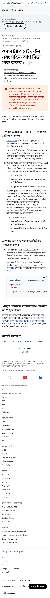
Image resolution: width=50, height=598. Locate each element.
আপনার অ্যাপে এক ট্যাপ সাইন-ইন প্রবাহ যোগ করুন (22, 341)
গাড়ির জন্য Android (8, 461)
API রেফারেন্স (6, 514)
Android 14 (6, 486)
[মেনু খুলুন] (3, 3)
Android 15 (6, 482)
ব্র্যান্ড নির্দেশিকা (25, 581)
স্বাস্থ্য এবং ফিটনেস (8, 429)
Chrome (5, 561)
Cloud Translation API (19, 22)
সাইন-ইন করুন (41, 3)
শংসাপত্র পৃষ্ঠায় (16, 175)
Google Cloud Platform (10, 569)
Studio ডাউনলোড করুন (10, 518)
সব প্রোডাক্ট (6, 572)
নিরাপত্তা (4, 397)
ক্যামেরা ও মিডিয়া (7, 433)
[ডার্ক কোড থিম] (43, 277)
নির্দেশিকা (25, 41)
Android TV (6, 465)
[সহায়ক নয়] (20, 46)
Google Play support (9, 539)
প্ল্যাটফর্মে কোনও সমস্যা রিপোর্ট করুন (14, 531)
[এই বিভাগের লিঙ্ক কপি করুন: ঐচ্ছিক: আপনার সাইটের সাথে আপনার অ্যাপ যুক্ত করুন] (23, 310)
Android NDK (7, 522)
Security (6, 10)
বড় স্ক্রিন (4, 450)
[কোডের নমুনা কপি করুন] (46, 277)
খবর (3, 405)
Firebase (5, 565)
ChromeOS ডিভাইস (9, 458)
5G (3, 440)
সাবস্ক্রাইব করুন (37, 586)
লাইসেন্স (15, 581)
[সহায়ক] (16, 46)
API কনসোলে (12, 141)
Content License (31, 361)
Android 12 (6, 493)
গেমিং (3, 422)
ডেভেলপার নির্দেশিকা (8, 511)
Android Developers (8, 36)
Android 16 (6, 479)
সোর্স (3, 401)
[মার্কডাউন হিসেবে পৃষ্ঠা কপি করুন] (32, 63)
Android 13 (6, 490)
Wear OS (5, 454)
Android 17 (6, 475)
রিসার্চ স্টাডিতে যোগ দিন (9, 543)
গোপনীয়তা (5, 437)
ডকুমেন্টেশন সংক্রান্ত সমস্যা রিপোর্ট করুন (15, 535)
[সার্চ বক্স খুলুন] (27, 2)
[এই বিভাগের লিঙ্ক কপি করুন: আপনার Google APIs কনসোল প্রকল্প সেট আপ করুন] (22, 135)
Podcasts (5, 412)
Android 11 (6, 497)
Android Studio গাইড (9, 507)
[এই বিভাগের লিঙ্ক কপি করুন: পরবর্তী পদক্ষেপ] (23, 336)
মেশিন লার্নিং (6, 426)
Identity (19, 10)
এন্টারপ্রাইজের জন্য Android (11, 393)
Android (5, 390)
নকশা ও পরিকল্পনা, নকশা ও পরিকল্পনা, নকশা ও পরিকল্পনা (22, 38)
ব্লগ (3, 408)
